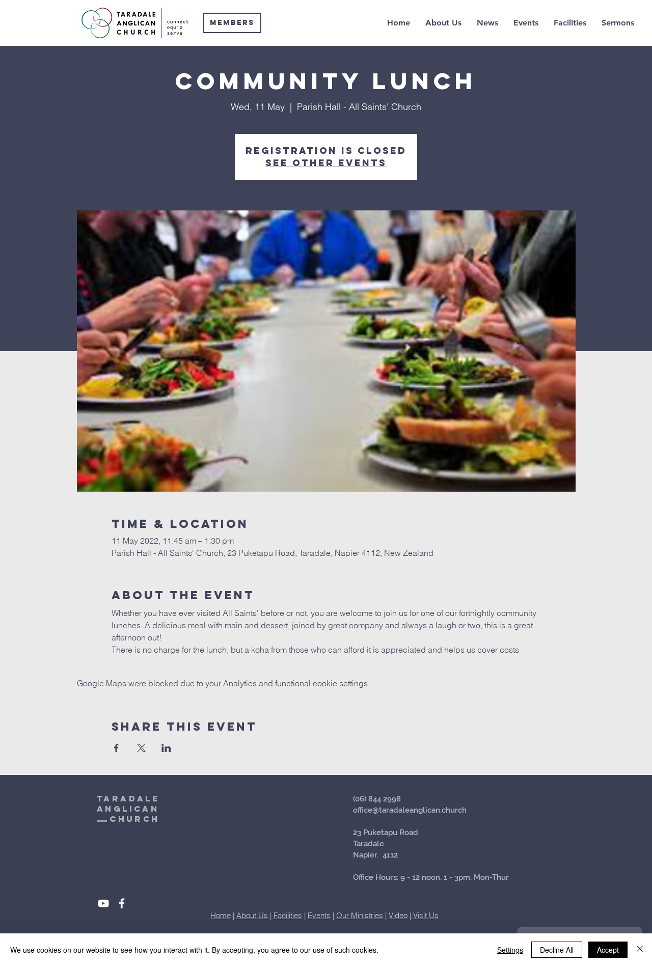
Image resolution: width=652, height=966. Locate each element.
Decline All (557, 950)
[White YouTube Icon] (103, 903)
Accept (608, 950)
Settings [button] (510, 950)
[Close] (640, 950)
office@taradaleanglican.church (410, 810)
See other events (326, 163)
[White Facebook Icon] (121, 903)
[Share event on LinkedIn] (166, 748)
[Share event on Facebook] (116, 748)
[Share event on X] (141, 748)
